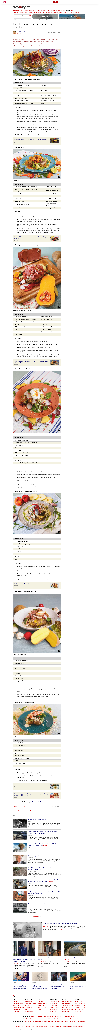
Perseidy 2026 (50, 1016)
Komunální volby (16, 1011)
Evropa (29, 907)
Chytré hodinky (73, 1021)
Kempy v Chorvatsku (67, 1001)
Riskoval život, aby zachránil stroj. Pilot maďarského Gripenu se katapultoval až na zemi (43, 905)
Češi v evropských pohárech (68, 1016)
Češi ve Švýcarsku (66, 1007)
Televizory (66, 1021)
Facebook (18, 1026)
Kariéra (32, 1026)
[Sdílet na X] (60, 806)
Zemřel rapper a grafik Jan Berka (38, 820)
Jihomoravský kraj (32, 871)
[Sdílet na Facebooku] (58, 806)
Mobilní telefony (27, 1021)
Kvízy (52, 12)
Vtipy (29, 847)
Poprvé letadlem (66, 1003)
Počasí (60, 12)
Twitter (22, 1026)
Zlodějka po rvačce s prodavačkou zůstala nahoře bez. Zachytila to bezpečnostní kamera (44, 880)
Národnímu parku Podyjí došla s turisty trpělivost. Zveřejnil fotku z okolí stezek (43, 868)
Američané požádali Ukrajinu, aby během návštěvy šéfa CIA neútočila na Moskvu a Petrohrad (24, 959)
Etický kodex (51, 1026)
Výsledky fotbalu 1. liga (43, 1003)
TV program (65, 12)
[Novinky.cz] (21, 7)
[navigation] (2, 2)
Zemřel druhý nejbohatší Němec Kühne (39, 856)
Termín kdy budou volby (18, 1007)
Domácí (26, 10)
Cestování (30, 12)
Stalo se (22, 10)
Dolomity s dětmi (66, 1011)
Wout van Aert (28, 1009)
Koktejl (72, 10)
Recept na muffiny (54, 1003)
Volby (30, 10)
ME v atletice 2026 (42, 1007)
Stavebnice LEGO (37, 1021)
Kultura (58, 10)
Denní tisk (71, 12)
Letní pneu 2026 (78, 1001)
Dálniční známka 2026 (80, 1003)
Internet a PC (16, 12)
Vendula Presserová (21, 31)
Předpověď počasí (41, 1016)
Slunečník (48, 1018)
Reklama (28, 1026)
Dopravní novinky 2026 (80, 1005)
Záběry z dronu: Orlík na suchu (73, 958)
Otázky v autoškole (79, 1009)
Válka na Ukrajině (42, 10)
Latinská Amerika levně (67, 1009)
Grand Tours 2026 (29, 1011)
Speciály (56, 12)
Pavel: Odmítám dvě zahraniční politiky (47, 958)
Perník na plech (53, 1011)
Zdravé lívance (53, 1005)
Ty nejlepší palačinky (54, 1001)
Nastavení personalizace (77, 1026)
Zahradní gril (72, 1018)
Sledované (77, 12)
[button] (37, 62)
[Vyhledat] (55, 2)
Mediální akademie (43, 1026)
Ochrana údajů (59, 1026)
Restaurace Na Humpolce (39, 802)
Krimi (54, 10)
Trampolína (41, 1018)
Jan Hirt (27, 1005)
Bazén (27, 1018)
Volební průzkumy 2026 (18, 1003)
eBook (51, 32)
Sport (48, 12)
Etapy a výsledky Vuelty (30, 1003)
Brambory (30, 810)
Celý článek (60, 929)
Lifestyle (68, 10)
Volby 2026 (15, 1001)
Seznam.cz (94, 2)
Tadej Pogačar (28, 1007)
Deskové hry (60, 1021)
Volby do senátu (16, 1009)
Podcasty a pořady (42, 12)
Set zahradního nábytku (62, 1018)
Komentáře (49, 10)
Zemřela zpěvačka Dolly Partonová (60, 923)
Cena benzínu (58, 1016)
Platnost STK (78, 1011)
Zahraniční (34, 10)
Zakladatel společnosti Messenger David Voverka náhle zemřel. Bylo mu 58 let (44, 893)
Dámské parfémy (46, 1021)
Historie (35, 12)
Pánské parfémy (81, 1021)
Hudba (29, 821)
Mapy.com (33, 1016)
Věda (26, 12)
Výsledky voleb (16, 1005)
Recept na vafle (53, 1009)
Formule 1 (40, 1009)
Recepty (16, 142)
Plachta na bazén (34, 1018)
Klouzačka (53, 1018)
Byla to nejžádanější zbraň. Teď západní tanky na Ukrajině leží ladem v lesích (42, 832)
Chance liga (40, 1001)
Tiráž (36, 1026)
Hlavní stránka (16, 10)
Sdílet (56, 32)
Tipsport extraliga (41, 1005)
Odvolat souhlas (67, 1026)
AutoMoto (22, 12)
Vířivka (77, 1018)
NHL (39, 1011)
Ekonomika (63, 10)
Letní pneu (53, 1021)
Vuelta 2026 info (28, 1001)
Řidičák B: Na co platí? (80, 1007)
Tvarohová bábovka (54, 1007)
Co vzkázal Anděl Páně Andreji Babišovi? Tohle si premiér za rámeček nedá (43, 844)
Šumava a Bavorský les (67, 1005)
